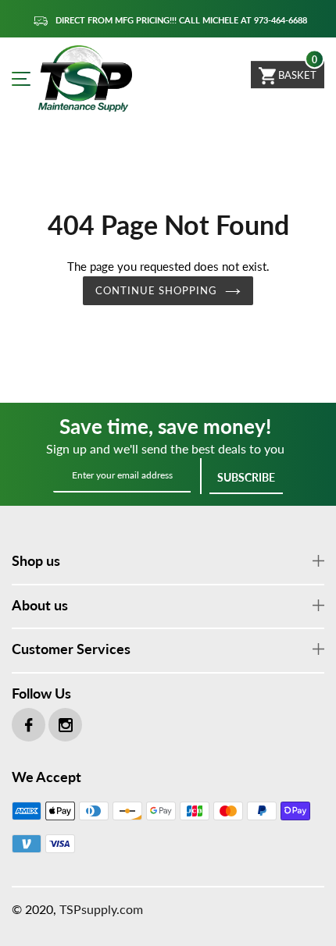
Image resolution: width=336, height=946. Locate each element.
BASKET (296, 75)
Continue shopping (156, 290)
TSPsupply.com (101, 909)
